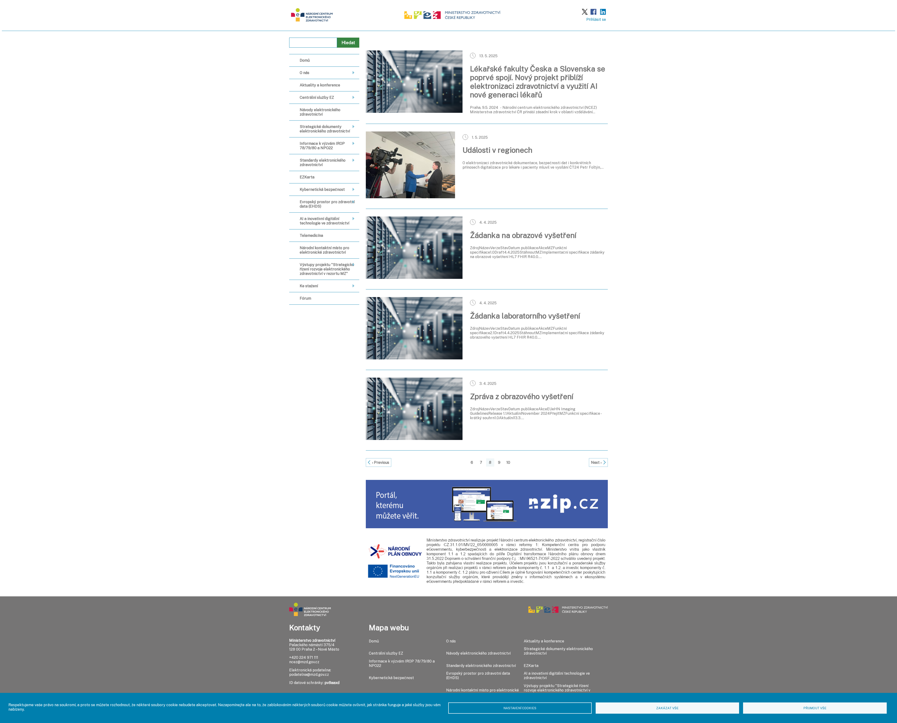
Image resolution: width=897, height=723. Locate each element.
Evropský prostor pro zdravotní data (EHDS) (327, 204)
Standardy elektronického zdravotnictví (322, 162)
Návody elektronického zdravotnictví (320, 112)
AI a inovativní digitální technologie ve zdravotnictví (324, 220)
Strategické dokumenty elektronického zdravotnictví (325, 128)
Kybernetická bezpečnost (322, 189)
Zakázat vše (667, 708)
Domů (305, 60)
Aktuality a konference (320, 85)
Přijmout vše (814, 708)
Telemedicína (311, 235)
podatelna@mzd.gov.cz (309, 674)
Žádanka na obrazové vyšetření (523, 235)
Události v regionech (497, 150)
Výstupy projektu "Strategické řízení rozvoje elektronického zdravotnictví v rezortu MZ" (327, 269)
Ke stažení (309, 286)
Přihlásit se (596, 19)
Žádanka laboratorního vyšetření (525, 316)
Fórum (305, 298)
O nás (304, 73)
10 (508, 462)
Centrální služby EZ (317, 97)
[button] (414, 111)
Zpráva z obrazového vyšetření (521, 396)
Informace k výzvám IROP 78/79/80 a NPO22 (322, 145)
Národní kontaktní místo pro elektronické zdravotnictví (324, 250)
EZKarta (307, 177)
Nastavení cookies (519, 708)
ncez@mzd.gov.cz (304, 662)
